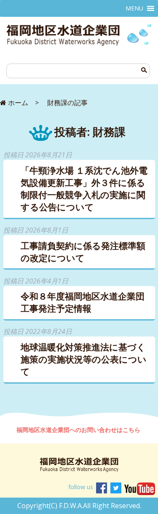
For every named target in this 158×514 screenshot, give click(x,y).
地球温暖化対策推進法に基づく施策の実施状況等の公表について (84, 359)
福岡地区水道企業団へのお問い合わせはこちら (79, 430)
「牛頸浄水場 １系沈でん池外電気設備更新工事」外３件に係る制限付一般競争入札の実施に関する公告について (84, 188)
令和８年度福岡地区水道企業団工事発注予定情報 (83, 302)
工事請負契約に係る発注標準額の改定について (83, 252)
